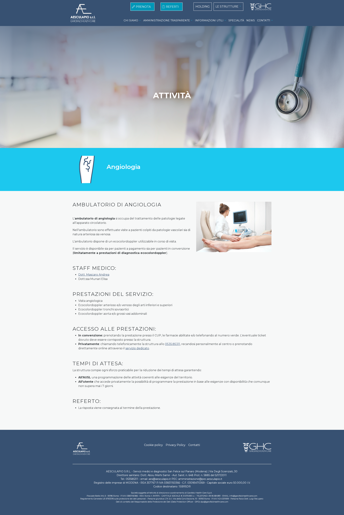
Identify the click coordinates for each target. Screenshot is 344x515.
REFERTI (172, 6)
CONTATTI (263, 20)
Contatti (194, 445)
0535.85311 (172, 344)
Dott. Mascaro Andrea (93, 274)
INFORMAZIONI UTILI (209, 20)
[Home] (259, 7)
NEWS (250, 20)
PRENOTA (143, 6)
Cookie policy (153, 445)
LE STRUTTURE (227, 6)
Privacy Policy (175, 445)
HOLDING (202, 6)
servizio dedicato (137, 348)
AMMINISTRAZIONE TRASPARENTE (166, 20)
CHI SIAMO (131, 20)
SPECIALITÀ (236, 20)
